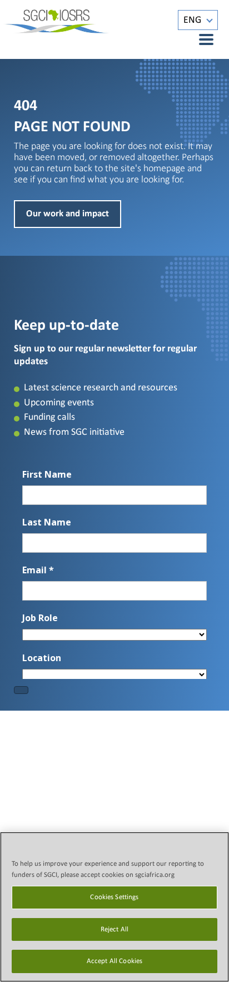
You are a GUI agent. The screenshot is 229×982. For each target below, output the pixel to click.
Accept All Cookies (114, 961)
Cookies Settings (114, 897)
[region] (114, 907)
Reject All (114, 929)
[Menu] (200, 39)
